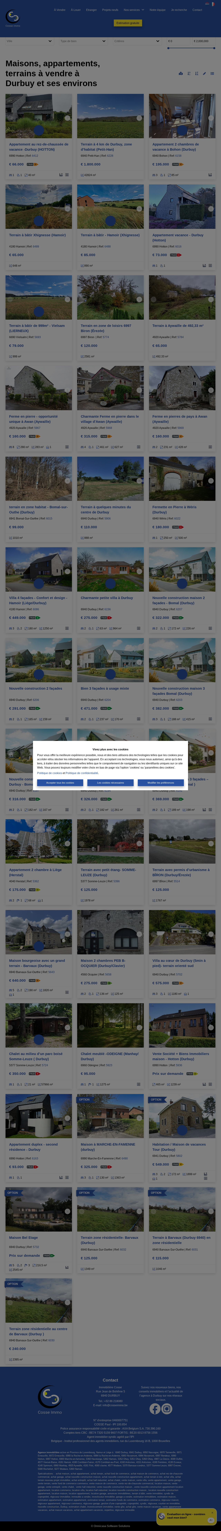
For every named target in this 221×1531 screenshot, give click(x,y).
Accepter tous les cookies (60, 782)
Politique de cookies (49, 773)
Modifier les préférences (161, 782)
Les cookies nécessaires (110, 782)
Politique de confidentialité (82, 773)
